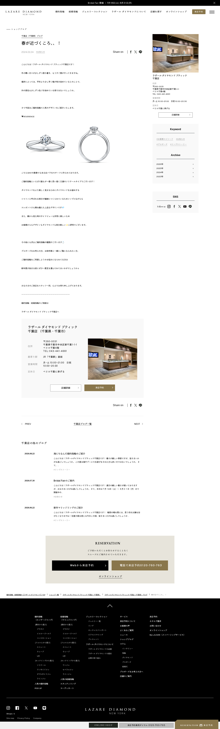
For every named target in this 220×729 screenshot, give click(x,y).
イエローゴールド (44, 634)
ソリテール (41, 665)
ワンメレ (66, 665)
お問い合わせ (155, 626)
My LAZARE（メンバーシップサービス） (167, 635)
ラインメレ (41, 679)
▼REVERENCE (27, 116)
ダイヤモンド (127, 658)
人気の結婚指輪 (67, 679)
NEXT (137, 424)
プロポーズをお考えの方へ (131, 672)
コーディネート (67, 688)
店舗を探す (156, 11)
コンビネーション (44, 638)
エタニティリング (68, 684)
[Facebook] (17, 708)
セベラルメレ (68, 670)
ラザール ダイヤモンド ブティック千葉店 (39, 312)
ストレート (41, 647)
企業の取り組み (94, 658)
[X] (26, 708)
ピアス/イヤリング (95, 635)
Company (37, 718)
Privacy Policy (23, 718)
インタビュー (127, 649)
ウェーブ (40, 652)
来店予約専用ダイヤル (146, 725)
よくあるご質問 (127, 630)
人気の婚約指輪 (41, 684)
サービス (124, 617)
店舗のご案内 (126, 676)
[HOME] (110, 712)
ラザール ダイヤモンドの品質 (100, 649)
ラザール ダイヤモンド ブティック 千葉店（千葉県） (82, 595)
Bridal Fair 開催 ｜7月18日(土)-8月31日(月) (110, 3)
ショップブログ (127, 639)
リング (91, 626)
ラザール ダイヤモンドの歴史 (100, 654)
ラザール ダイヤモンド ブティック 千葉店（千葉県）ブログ (126, 595)
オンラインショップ (176, 11)
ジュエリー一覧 (94, 621)
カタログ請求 (155, 621)
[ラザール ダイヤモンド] (23, 13)
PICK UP (38, 688)
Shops (9, 714)
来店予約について (127, 621)
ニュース (124, 635)
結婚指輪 (73, 11)
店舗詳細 (65, 388)
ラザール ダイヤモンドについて (129, 11)
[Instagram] (8, 708)
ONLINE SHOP (103, 725)
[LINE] (44, 708)
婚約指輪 (60, 11)
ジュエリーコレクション (94, 11)
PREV (27, 424)
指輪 (124, 653)
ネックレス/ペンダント (97, 630)
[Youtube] (35, 708)
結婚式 (125, 667)
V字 (38, 656)
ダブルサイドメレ (44, 674)
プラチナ (40, 629)
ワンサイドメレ (43, 670)
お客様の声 (125, 626)
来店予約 (100, 387)
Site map (10, 718)
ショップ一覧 (54, 595)
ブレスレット (93, 639)
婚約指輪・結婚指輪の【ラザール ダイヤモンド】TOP (25, 595)
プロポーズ (126, 662)
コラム (123, 644)
